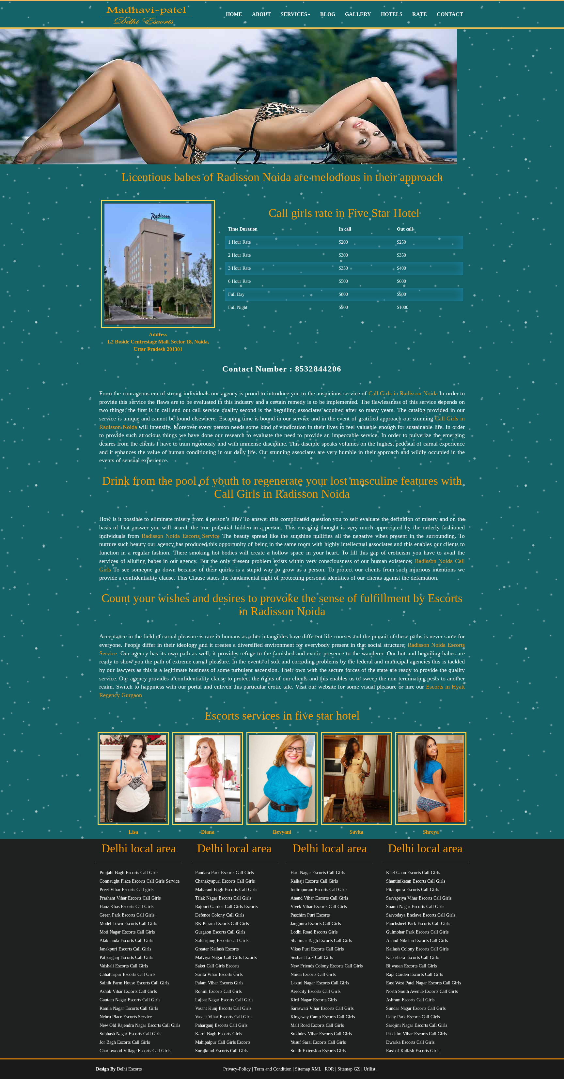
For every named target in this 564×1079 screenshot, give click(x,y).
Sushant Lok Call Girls (311, 957)
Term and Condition (273, 1069)
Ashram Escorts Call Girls (410, 999)
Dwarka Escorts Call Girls (410, 1042)
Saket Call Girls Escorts (217, 966)
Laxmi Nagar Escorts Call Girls (319, 982)
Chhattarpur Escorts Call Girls (127, 974)
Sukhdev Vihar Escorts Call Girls (321, 1033)
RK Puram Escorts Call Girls (222, 923)
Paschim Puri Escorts (310, 915)
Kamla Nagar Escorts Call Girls (129, 1008)
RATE (419, 14)
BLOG (327, 14)
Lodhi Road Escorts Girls (313, 932)
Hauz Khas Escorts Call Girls (126, 906)
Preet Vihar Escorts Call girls (126, 889)
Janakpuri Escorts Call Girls (125, 949)
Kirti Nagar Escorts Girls (313, 999)
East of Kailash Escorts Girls (412, 1050)
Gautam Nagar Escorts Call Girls (130, 999)
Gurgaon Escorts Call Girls (220, 932)
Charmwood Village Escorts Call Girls (135, 1050)
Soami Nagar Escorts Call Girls (415, 906)
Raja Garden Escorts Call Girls (414, 974)
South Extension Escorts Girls (318, 1050)
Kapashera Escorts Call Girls (412, 957)
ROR (329, 1069)
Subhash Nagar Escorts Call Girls (130, 1033)
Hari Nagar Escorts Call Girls (317, 872)
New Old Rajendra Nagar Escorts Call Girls (140, 1025)
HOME (234, 14)
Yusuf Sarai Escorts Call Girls (318, 1042)
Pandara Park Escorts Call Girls (224, 872)
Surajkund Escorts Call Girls (221, 1050)
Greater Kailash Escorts (217, 949)
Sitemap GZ (348, 1069)
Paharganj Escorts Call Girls (221, 1025)
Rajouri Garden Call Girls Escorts (226, 906)
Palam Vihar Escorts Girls (219, 982)
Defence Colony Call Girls (219, 915)
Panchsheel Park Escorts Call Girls (418, 923)
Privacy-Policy (237, 1069)
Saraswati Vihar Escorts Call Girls (321, 1008)
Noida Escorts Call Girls (313, 974)
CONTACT (450, 14)
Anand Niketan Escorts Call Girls (417, 940)
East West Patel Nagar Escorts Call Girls (423, 982)
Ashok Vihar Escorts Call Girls (128, 991)
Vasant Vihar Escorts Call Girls (223, 1016)
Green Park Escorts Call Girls (127, 915)
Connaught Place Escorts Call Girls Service (140, 881)
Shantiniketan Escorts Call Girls (415, 881)
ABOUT (261, 14)
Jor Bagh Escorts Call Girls (125, 1042)
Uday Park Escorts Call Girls (413, 1016)
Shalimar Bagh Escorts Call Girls (321, 940)
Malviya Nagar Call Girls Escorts (226, 957)
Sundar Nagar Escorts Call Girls (416, 1008)
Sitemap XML (308, 1069)
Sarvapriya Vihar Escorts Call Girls (418, 898)
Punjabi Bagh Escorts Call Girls (129, 872)
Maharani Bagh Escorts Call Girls (226, 889)
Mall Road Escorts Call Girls (317, 1025)
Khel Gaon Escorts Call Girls (413, 872)
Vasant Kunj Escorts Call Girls (223, 1008)
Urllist (369, 1069)
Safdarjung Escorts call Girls (221, 940)
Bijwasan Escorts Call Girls (411, 966)
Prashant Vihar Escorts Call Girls (130, 898)
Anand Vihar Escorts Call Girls (319, 898)
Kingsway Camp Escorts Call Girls (322, 1016)
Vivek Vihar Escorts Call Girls (318, 906)
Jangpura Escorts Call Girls (315, 923)
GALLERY (358, 14)
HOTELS (391, 14)
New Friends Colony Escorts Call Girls (326, 966)
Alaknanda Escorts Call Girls (126, 940)
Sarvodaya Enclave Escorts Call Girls (420, 915)
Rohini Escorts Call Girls (218, 991)
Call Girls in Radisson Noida (403, 393)
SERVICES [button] (294, 14)
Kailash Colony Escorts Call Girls (417, 949)
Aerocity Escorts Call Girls (315, 991)
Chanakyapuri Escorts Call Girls (225, 881)
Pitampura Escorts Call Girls (412, 889)
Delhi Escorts (129, 1069)
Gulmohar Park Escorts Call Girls (417, 932)
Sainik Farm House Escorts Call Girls (134, 982)
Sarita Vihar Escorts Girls (219, 974)
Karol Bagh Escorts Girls (218, 1033)
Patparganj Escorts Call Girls (126, 957)
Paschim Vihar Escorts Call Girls (416, 1033)
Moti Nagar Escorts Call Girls (127, 932)
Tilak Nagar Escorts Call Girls (223, 898)
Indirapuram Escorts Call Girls (318, 889)
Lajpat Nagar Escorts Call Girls (224, 999)
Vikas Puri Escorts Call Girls (317, 949)
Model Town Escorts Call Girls (128, 923)
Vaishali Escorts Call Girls (124, 966)
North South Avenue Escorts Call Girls (422, 991)
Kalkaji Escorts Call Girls (314, 881)
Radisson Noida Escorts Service (181, 536)
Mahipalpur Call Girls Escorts (222, 1042)
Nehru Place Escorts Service (126, 1016)
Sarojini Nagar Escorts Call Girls (416, 1025)
